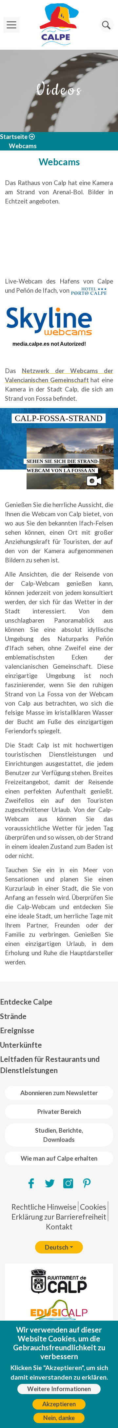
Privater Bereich (59, 1111)
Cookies (93, 1206)
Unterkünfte (21, 1044)
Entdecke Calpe (26, 1001)
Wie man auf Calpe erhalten (59, 1158)
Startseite (14, 136)
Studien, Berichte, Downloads (59, 1135)
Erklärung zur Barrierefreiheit (58, 1216)
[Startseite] (59, 25)
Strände (13, 1016)
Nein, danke (59, 1417)
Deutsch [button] (56, 1247)
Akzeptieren (59, 1404)
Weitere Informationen (59, 1388)
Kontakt (59, 1226)
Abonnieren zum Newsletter (59, 1092)
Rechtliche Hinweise (43, 1206)
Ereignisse (17, 1030)
